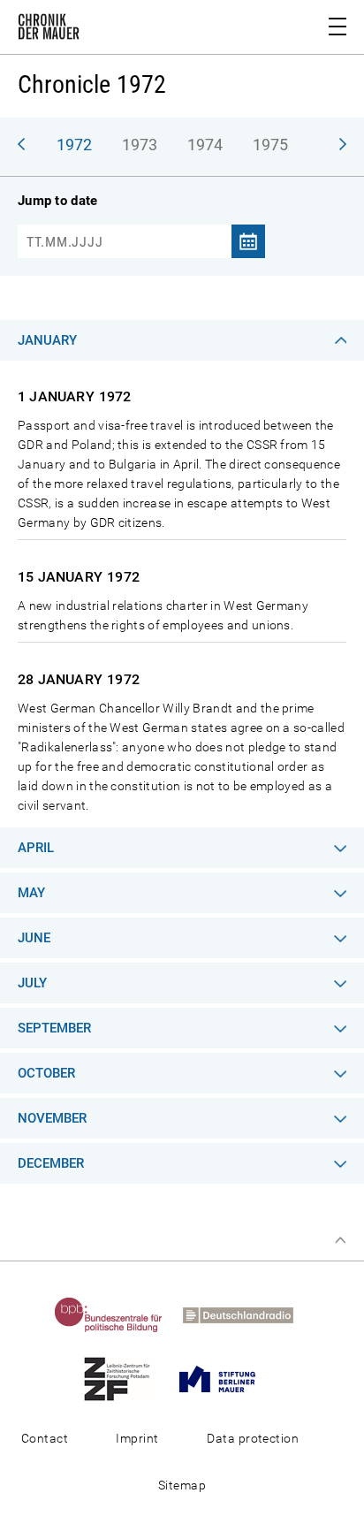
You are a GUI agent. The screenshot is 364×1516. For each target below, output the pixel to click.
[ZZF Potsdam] (125, 1378)
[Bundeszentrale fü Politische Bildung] (117, 1314)
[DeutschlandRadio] (246, 1314)
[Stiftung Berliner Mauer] (226, 1378)
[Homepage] (49, 30)
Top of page (340, 1240)
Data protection (253, 1438)
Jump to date (57, 201)
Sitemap (182, 1485)
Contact (44, 1438)
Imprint (137, 1438)
